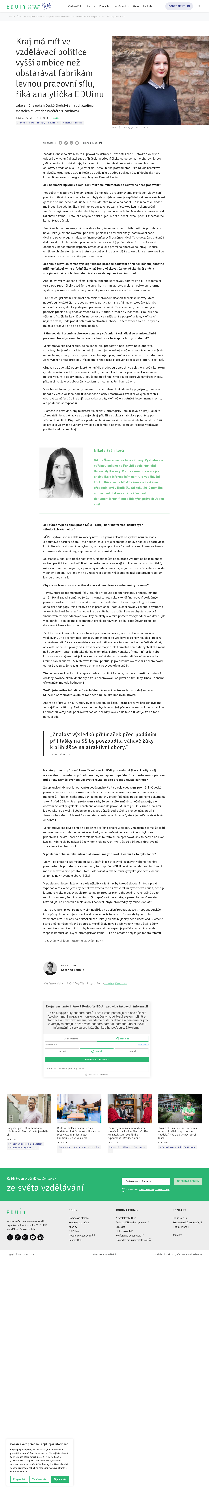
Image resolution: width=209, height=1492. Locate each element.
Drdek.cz (169, 1254)
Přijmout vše (60, 1479)
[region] (39, 1462)
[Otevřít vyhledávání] (199, 6)
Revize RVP (54, 123)
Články (19, 16)
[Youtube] (33, 1237)
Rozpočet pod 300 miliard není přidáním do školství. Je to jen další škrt (27, 1131)
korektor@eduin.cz (115, 983)
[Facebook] (10, 1237)
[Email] (77, 143)
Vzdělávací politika (72, 123)
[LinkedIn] (40, 1237)
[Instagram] (25, 1237)
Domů (9, 16)
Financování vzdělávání (20, 1148)
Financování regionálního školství (25, 1144)
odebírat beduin (188, 1181)
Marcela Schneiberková (192, 1254)
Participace (139, 1147)
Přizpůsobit (19, 1479)
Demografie (65, 1147)
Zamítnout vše (39, 1479)
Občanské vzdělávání (120, 1147)
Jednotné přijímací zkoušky (31, 123)
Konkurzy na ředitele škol (86, 1147)
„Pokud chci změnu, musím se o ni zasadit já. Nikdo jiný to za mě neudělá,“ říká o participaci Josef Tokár (178, 1133)
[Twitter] (18, 1237)
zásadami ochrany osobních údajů (154, 1190)
